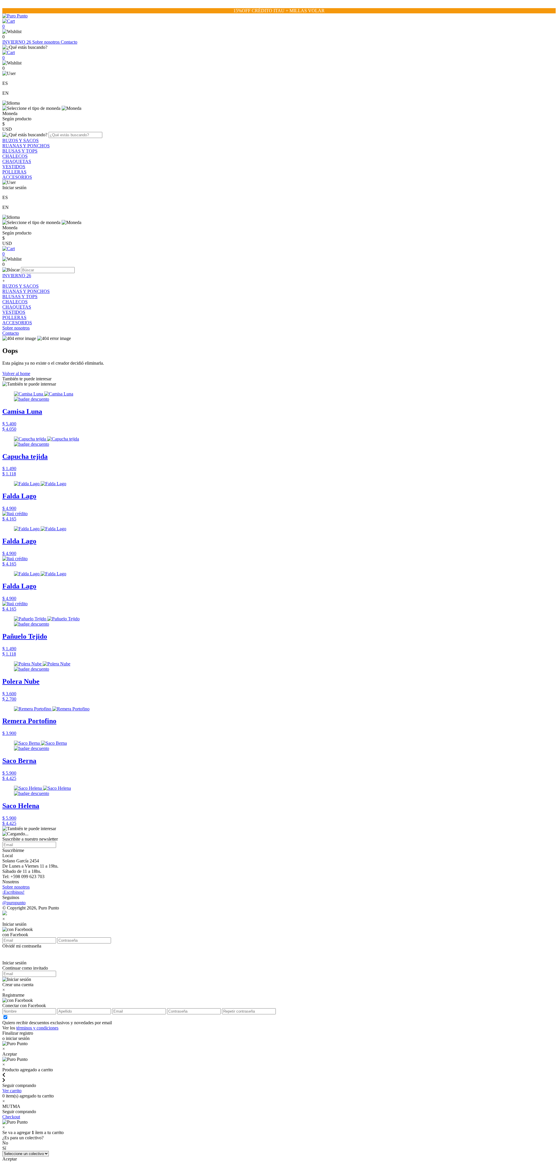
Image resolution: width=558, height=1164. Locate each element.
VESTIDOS (13, 166)
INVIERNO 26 (17, 42)
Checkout (11, 1116)
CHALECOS (15, 156)
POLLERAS (14, 171)
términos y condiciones (37, 1027)
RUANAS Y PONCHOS (26, 145)
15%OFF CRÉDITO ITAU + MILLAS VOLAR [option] (279, 10)
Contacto (69, 42)
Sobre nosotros (46, 42)
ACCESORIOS (17, 177)
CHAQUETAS (16, 161)
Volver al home (16, 373)
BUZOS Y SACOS (20, 140)
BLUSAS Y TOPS (19, 150)
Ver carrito (12, 1090)
